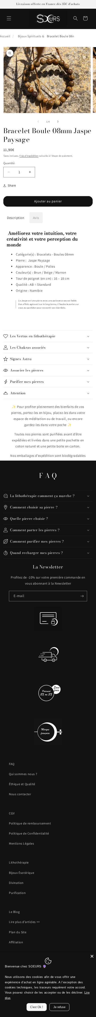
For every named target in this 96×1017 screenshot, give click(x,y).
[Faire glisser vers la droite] (58, 121)
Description (15, 218)
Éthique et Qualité (22, 784)
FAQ (12, 764)
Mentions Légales (21, 843)
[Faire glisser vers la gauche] (38, 121)
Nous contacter (20, 794)
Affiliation (16, 942)
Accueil (5, 36)
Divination (16, 883)
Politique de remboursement (30, 823)
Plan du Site (17, 932)
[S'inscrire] (82, 596)
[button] (9, 18)
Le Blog (14, 912)
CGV (12, 813)
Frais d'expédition (28, 155)
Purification (17, 893)
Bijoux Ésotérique (21, 873)
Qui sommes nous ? (23, 774)
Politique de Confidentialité (29, 833)
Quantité (9, 163)
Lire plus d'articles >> (24, 922)
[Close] (92, 956)
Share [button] (12, 185)
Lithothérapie (19, 862)
